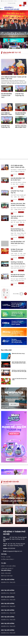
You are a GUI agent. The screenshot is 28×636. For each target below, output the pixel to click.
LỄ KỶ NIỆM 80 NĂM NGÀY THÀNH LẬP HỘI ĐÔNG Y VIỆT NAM (17, 167)
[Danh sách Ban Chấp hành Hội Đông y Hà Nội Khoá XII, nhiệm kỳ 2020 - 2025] (6, 364)
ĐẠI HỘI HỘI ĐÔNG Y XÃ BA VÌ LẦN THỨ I (6, 95)
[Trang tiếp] (6, 297)
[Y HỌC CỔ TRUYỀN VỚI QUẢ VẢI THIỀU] (6, 381)
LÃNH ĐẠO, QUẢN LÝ (7, 568)
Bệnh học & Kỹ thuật (6, 575)
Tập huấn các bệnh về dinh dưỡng (19, 522)
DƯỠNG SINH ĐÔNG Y (7, 559)
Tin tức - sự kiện (5, 557)
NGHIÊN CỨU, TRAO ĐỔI (8, 582)
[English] (24, 5)
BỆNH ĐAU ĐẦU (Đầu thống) (18, 353)
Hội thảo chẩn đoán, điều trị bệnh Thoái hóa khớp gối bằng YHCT (18, 205)
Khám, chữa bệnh (6, 573)
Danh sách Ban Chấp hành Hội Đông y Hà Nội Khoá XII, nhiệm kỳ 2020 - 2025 (19, 363)
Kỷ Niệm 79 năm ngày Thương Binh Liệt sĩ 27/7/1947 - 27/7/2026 (17, 251)
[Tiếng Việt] (21, 5)
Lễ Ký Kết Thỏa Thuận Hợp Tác (5, 126)
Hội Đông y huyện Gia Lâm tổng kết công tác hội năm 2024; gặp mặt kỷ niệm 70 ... (19, 371)
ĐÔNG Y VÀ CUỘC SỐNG (8, 566)
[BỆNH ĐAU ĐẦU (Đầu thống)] (6, 356)
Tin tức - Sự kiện (7, 495)
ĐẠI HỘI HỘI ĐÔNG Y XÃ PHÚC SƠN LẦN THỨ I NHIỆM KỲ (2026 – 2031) (18, 243)
